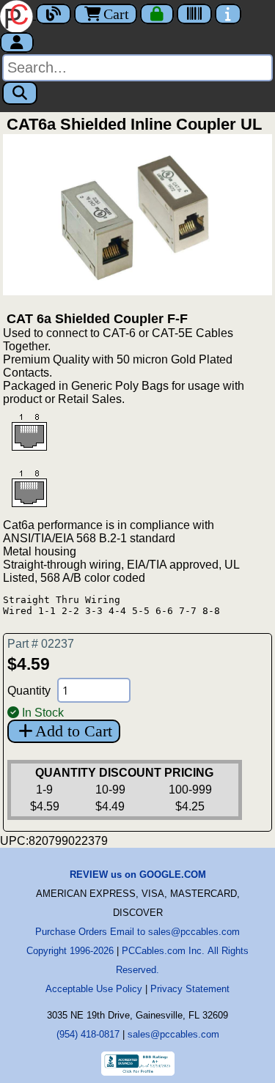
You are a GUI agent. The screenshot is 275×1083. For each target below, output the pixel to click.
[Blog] (53, 14)
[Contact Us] (228, 14)
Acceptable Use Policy (93, 988)
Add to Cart (73, 731)
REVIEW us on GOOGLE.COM (138, 874)
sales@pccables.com (173, 1034)
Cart (116, 14)
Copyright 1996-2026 (70, 950)
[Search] (19, 93)
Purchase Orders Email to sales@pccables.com (137, 931)
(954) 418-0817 (88, 1034)
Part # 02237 (40, 643)
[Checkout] (157, 14)
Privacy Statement (190, 988)
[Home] (18, 15)
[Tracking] (194, 14)
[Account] (17, 42)
